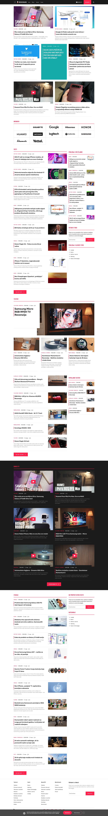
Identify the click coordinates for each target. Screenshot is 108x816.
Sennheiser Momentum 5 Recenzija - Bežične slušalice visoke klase (52, 358)
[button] (15, 2)
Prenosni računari (18, 787)
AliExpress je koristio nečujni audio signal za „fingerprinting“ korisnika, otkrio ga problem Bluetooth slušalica (30, 211)
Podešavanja (77, 812)
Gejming (15, 186)
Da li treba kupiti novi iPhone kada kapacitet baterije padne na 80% (77, 186)
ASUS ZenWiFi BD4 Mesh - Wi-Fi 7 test (28, 413)
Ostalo (15, 352)
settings (57, 813)
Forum (42, 2)
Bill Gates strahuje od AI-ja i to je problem (30, 228)
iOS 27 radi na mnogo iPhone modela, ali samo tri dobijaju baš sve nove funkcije (77, 220)
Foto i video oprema (18, 800)
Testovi (37, 2)
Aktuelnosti (16, 530)
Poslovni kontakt (59, 787)
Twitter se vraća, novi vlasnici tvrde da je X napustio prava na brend (25, 64)
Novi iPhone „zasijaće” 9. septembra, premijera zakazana (76, 210)
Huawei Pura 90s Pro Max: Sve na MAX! (29, 107)
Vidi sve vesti (19, 292)
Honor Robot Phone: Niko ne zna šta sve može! (31, 534)
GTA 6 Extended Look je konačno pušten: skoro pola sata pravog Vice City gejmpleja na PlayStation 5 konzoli (29, 192)
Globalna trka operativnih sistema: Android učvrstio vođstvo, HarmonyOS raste (28, 622)
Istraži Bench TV (53, 584)
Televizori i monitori (18, 305)
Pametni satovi (44, 793)
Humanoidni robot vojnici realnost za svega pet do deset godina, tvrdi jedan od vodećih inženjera (29, 722)
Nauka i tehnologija (73, 170)
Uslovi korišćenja (59, 789)
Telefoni (16, 29)
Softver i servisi (58, 29)
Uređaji (44, 46)
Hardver (15, 791)
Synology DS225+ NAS (23, 428)
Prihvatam (67, 812)
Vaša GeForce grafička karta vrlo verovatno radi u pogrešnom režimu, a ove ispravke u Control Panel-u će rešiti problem (77, 198)
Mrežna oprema (17, 410)
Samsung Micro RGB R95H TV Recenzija (24, 311)
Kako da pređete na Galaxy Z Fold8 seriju (29, 637)
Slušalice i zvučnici (45, 352)
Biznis (15, 205)
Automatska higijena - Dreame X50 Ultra (29, 570)
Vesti (29, 2)
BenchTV (80, 2)
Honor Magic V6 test (22, 441)
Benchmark (44, 804)
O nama (56, 785)
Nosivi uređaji (72, 352)
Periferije (16, 567)
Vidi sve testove (20, 454)
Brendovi (87, 2)
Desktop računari (18, 795)
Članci (33, 2)
